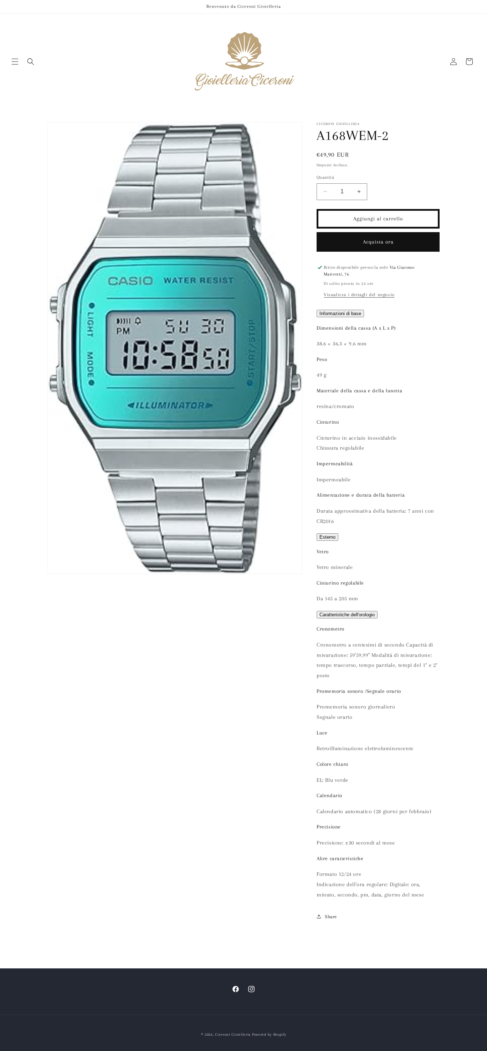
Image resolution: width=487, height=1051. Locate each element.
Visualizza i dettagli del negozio (359, 294)
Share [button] (331, 916)
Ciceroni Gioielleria (233, 1034)
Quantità (325, 177)
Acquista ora (378, 242)
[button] (15, 61)
